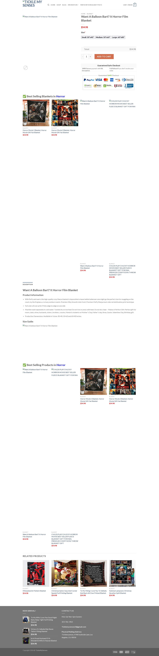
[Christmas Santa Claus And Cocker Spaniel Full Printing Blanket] (64, 573)
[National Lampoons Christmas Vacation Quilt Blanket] (122, 573)
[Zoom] (25, 68)
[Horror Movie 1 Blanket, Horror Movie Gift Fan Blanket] (36, 113)
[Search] (48, 5)
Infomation (72, 5)
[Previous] (22, 581)
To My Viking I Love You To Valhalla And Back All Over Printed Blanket (93, 592)
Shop (59, 5)
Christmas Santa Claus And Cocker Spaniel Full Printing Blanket (64, 592)
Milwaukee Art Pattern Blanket (34, 591)
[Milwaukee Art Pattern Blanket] (36, 573)
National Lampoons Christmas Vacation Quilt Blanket (120, 592)
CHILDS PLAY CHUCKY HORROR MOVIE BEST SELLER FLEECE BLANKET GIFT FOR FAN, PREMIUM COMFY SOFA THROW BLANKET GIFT (122, 270)
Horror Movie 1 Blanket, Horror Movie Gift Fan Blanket (35, 131)
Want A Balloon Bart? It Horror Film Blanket (91, 267)
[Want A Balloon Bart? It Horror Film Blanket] (93, 181)
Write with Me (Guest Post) (91, 5)
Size (83, 32)
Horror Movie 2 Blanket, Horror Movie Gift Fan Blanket (63, 131)
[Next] (135, 581)
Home (53, 5)
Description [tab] (28, 284)
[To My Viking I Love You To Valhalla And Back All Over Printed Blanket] (93, 573)
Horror (60, 96)
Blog (64, 5)
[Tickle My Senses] (33, 5)
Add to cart (104, 56)
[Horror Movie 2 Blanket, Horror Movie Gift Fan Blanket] (64, 113)
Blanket (90, 14)
